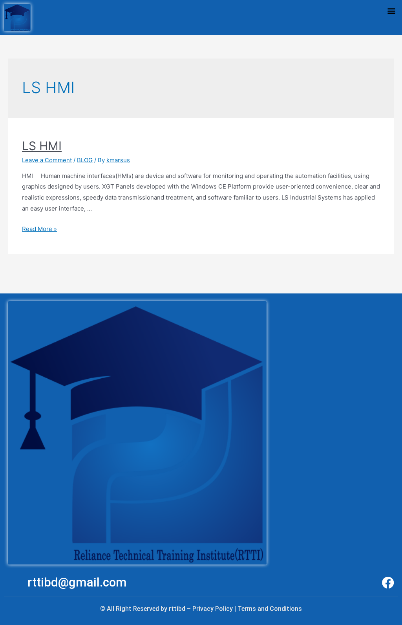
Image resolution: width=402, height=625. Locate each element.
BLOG (85, 160)
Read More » (39, 229)
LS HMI (42, 146)
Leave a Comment (47, 160)
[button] (391, 10)
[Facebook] (388, 583)
